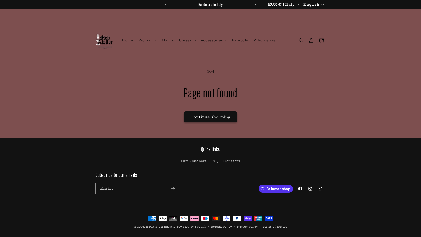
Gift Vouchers (194, 161)
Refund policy (221, 226)
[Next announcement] (255, 4)
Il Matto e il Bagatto (161, 226)
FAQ (215, 161)
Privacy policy (247, 226)
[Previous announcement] (166, 4)
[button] (147, 40)
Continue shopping (211, 117)
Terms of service (275, 226)
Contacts (231, 161)
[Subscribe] (173, 188)
